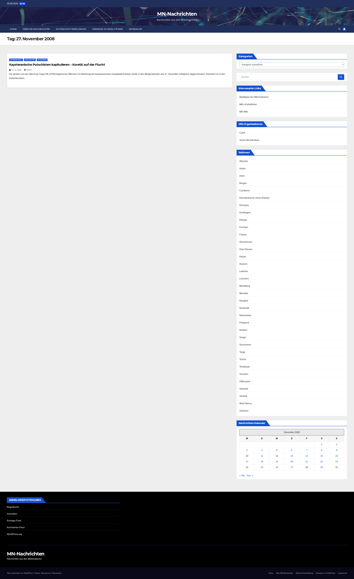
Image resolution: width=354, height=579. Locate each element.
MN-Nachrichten (177, 14)
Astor (242, 176)
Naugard (243, 300)
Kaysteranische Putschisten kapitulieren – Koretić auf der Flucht (57, 64)
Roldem (243, 330)
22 (321, 461)
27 (292, 467)
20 (292, 461)
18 (262, 461)
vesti (29, 70)
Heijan (242, 256)
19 (277, 461)
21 (306, 461)
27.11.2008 (17, 70)
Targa (242, 352)
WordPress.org (14, 534)
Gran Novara (30, 60)
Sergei (242, 337)
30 (336, 467)
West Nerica (245, 403)
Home (13, 29)
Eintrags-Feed (14, 520)
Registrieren (13, 507)
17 (247, 461)
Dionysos (244, 205)
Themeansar (56, 573)
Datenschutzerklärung (71, 29)
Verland (243, 396)
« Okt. (242, 475)
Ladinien (243, 271)
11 (262, 456)
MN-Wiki (243, 112)
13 (292, 456)
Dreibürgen (245, 212)
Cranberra (244, 190)
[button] (339, 29)
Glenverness (245, 242)
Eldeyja (243, 220)
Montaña (243, 293)
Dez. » (250, 475)
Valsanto (243, 389)
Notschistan (245, 315)
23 (336, 461)
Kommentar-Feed (15, 527)
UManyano (244, 381)
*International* (16, 60)
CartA (242, 133)
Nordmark (244, 308)
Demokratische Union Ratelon (254, 198)
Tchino (242, 359)
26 (277, 467)
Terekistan (244, 367)
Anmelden (12, 514)
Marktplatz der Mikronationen (254, 97)
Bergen (243, 183)
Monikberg (244, 286)
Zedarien (243, 411)
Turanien (243, 374)
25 (262, 467)
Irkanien (243, 264)
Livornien (244, 278)
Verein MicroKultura (249, 140)
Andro (242, 168)
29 (321, 467)
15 (321, 456)
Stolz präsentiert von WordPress (20, 573)
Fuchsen (243, 227)
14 (306, 456)
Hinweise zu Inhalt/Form (107, 29)
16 (336, 456)
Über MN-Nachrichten (36, 29)
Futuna (242, 234)
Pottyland (244, 322)
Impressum (135, 29)
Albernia (243, 161)
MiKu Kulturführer (248, 104)
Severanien (42, 60)
